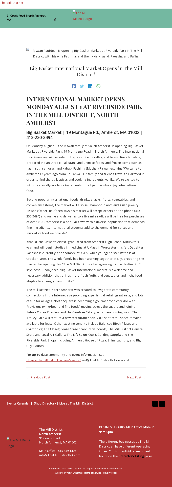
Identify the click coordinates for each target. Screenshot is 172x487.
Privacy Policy (110, 472)
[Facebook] (74, 86)
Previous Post (38, 377)
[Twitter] (82, 86)
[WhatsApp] (98, 86)
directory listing (132, 456)
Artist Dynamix (74, 472)
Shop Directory (45, 403)
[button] (133, 19)
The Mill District (11, 3)
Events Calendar (18, 403)
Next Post (136, 377)
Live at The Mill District (76, 403)
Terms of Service (92, 472)
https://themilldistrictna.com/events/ (53, 360)
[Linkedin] (90, 86)
